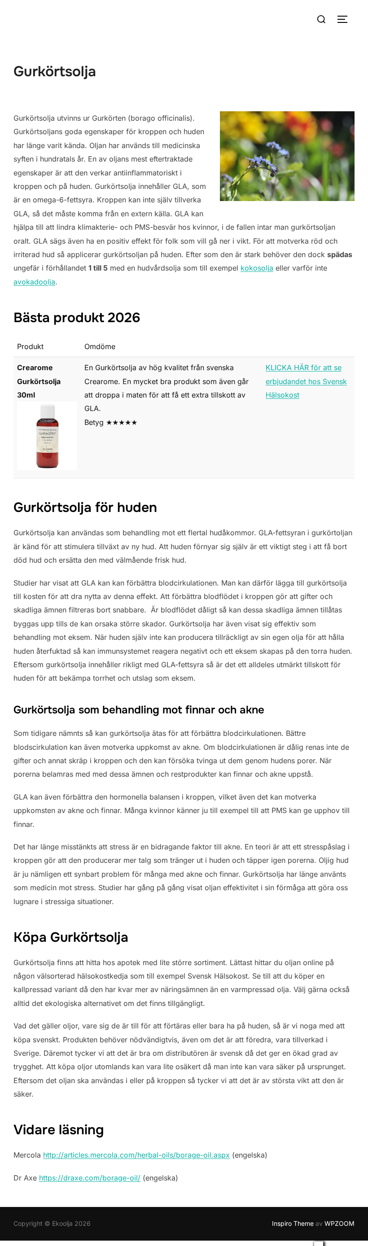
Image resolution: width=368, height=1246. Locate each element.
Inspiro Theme (293, 1223)
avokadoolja (34, 281)
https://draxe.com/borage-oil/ (89, 1177)
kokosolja (257, 267)
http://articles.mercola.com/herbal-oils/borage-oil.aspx (136, 1154)
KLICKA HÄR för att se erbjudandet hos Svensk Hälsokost (306, 381)
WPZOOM (339, 1223)
